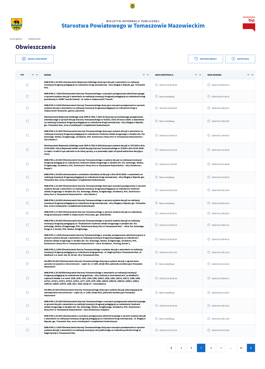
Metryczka (243, 58)
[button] (33, 74)
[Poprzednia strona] (171, 348)
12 (241, 347)
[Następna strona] (251, 348)
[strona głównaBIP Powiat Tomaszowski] (16, 24)
